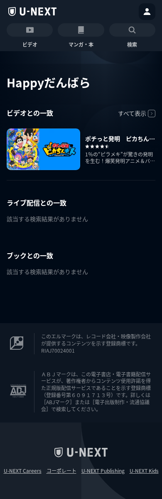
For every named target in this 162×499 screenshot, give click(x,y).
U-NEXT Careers (23, 470)
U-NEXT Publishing (103, 470)
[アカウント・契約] (147, 11)
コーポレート (61, 470)
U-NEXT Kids (144, 470)
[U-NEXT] (32, 11)
